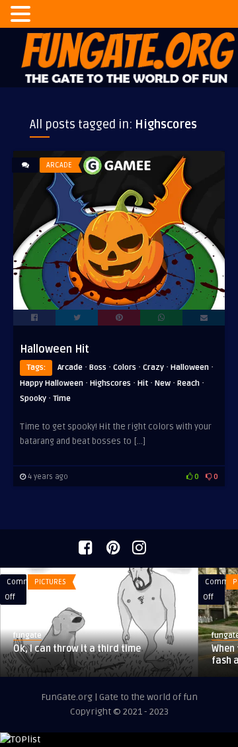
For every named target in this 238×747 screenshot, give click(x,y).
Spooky (33, 399)
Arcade (59, 165)
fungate (27, 635)
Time (62, 399)
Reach (188, 383)
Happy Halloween (51, 383)
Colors (124, 368)
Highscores (110, 383)
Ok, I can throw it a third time (77, 648)
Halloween (190, 368)
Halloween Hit (54, 349)
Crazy (153, 368)
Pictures (50, 582)
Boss (97, 368)
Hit (143, 383)
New (163, 383)
